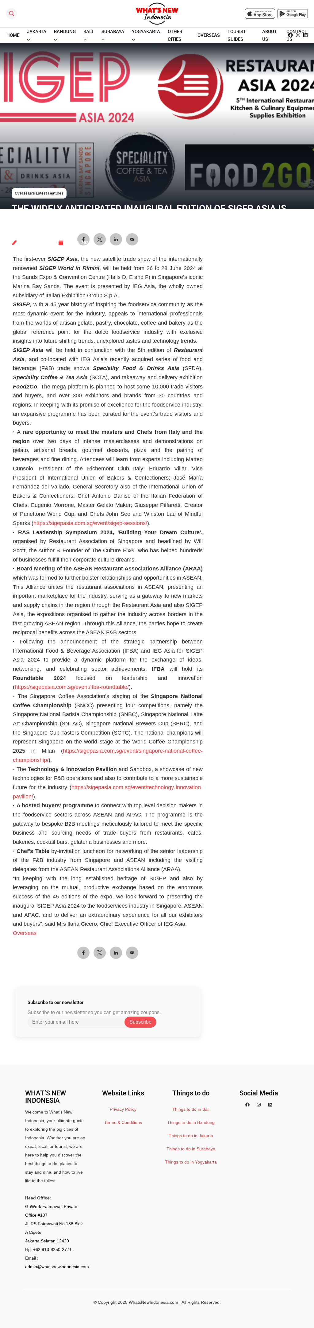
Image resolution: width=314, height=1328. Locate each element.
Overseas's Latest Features (39, 193)
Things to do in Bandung (191, 1122)
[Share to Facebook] (83, 953)
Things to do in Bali (190, 1109)
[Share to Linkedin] (116, 953)
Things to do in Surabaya (191, 1148)
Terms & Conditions (123, 1122)
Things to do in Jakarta (191, 1135)
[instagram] (298, 35)
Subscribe (140, 1022)
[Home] (157, 13)
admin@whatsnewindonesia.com (57, 1266)
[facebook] (290, 35)
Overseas (24, 933)
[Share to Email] (132, 953)
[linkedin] (305, 35)
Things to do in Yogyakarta (191, 1162)
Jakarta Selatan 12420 (47, 1240)
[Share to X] (100, 953)
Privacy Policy (123, 1109)
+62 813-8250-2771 (52, 1249)
